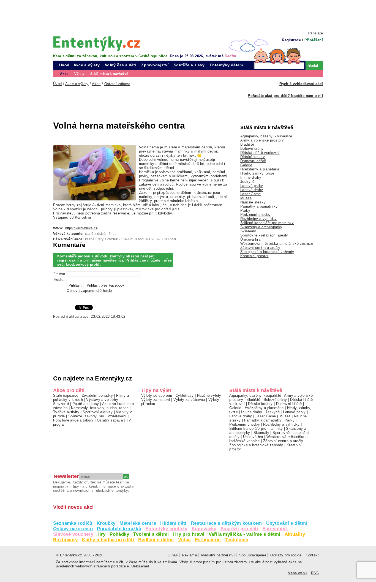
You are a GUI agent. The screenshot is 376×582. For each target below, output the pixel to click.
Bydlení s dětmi (156, 539)
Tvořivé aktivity (66, 412)
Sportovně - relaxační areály (264, 235)
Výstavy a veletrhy (102, 400)
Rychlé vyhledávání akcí (301, 84)
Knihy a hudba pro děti (108, 539)
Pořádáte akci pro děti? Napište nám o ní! (285, 96)
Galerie (246, 165)
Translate (315, 33)
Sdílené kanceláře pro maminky (267, 223)
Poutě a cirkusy (85, 404)
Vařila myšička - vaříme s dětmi (244, 534)
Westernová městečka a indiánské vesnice (276, 243)
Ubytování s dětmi (287, 523)
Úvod (64, 65)
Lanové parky (251, 186)
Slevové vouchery (73, 534)
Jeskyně (247, 182)
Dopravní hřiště (253, 161)
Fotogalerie (208, 539)
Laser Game (250, 194)
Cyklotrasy (185, 395)
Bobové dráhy (252, 148)
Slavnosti (61, 404)
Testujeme (236, 539)
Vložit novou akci (73, 507)
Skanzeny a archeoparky (261, 227)
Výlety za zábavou (189, 400)
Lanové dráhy (251, 190)
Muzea (246, 198)
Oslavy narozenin (73, 528)
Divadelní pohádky (97, 395)
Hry (101, 534)
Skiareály (248, 231)
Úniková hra (250, 239)
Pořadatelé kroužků (119, 528)
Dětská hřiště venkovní (259, 153)
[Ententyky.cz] (96, 43)
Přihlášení (313, 40)
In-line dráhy (250, 177)
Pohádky (119, 534)
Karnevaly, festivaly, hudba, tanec (100, 408)
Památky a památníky (258, 206)
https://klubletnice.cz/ (82, 228)
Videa (184, 539)
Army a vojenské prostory (262, 140)
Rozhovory (65, 539)
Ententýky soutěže (166, 528)
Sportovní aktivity (98, 412)
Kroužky (106, 523)
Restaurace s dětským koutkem (226, 523)
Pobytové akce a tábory (73, 420)
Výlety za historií (155, 400)
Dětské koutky (252, 157)
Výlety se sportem (156, 395)
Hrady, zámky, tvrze (257, 173)
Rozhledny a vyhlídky (258, 219)
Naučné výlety (209, 395)
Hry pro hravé (189, 534)
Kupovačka (204, 528)
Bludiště (247, 144)
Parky (245, 210)
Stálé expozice (65, 395)
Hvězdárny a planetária (259, 169)
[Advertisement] (188, 15)
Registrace (291, 40)
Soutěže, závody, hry (86, 416)
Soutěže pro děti (239, 528)
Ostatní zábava (110, 420)
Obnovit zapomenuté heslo (89, 291)
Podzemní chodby (255, 215)
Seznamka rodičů (72, 523)
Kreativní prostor (254, 256)
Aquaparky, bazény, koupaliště (266, 136)
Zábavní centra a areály (260, 248)
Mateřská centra (137, 523)
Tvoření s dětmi (151, 534)
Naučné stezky (253, 202)
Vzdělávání (117, 416)
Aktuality (295, 534)
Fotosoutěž (275, 528)
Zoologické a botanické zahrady (267, 252)
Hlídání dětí (173, 523)
